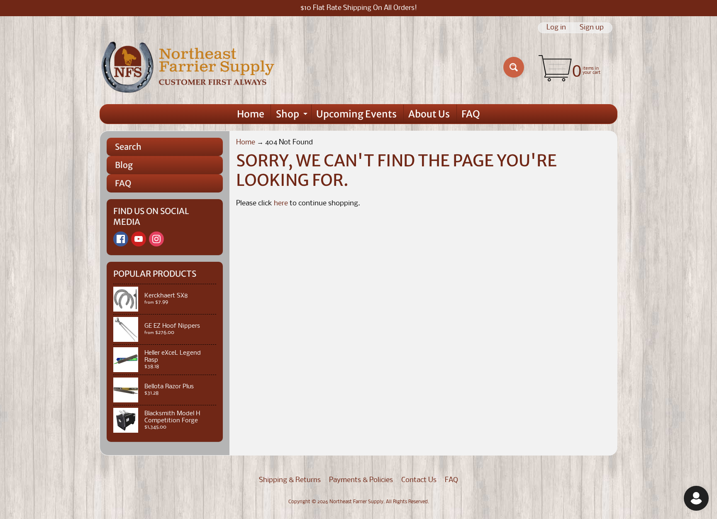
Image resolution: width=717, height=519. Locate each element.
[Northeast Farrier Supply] (190, 67)
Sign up (592, 27)
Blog (124, 165)
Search (128, 146)
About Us (429, 114)
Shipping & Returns (290, 480)
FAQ (470, 114)
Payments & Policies (361, 480)
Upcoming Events (356, 114)
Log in (556, 27)
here (281, 203)
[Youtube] (138, 238)
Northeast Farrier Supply (356, 502)
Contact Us (419, 480)
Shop (293, 116)
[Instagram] (156, 238)
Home (250, 114)
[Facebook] (120, 238)
